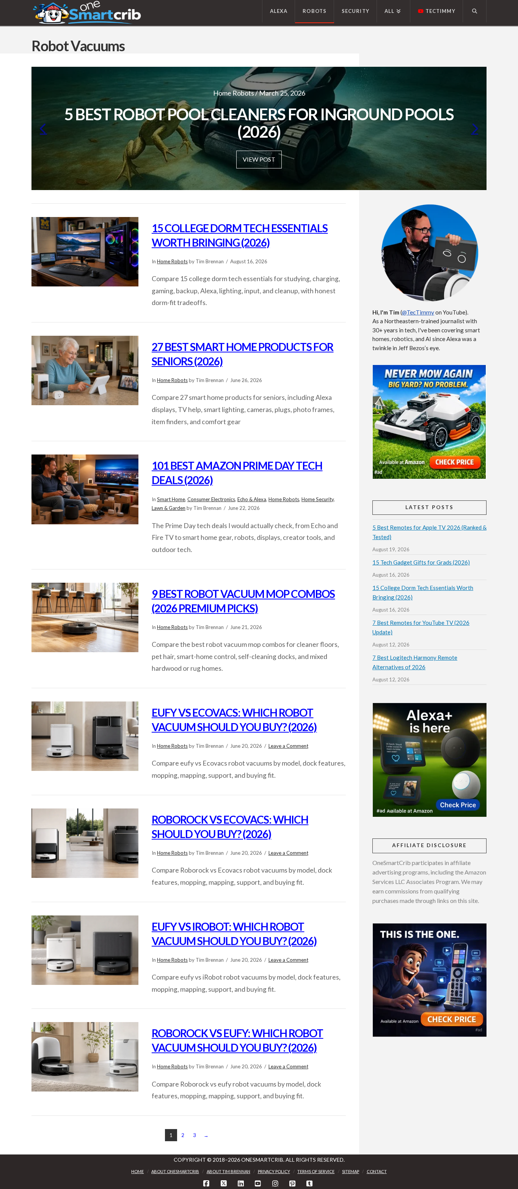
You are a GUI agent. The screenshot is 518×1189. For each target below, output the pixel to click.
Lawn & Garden (168, 508)
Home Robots (172, 261)
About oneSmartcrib (175, 1171)
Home (137, 1171)
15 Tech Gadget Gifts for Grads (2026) (421, 562)
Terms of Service (315, 1171)
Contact (377, 1171)
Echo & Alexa (251, 499)
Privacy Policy (274, 1171)
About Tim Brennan (228, 1171)
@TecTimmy (418, 312)
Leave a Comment (288, 746)
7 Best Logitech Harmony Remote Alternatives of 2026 (414, 662)
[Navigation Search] (475, 11)
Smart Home (171, 499)
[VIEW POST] (84, 251)
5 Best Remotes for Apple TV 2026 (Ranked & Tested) (429, 532)
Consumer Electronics (211, 499)
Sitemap (350, 1171)
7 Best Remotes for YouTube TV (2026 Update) (420, 627)
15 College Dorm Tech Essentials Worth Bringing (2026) (422, 592)
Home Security (317, 499)
